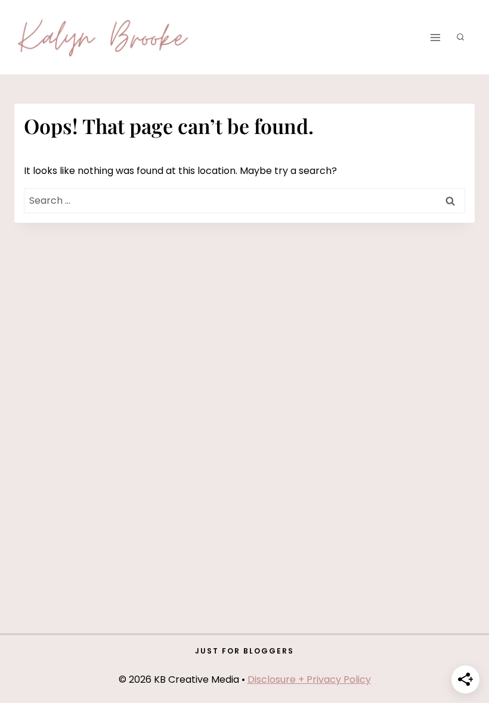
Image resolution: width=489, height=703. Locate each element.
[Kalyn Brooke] (103, 37)
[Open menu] (435, 37)
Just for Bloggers (244, 651)
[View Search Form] (460, 37)
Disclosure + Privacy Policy (309, 679)
